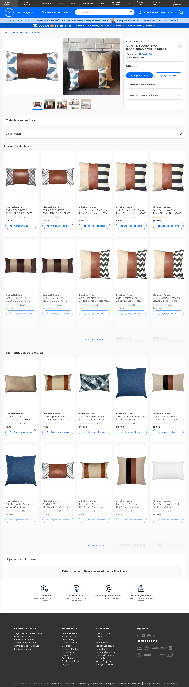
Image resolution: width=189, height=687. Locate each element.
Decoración (25, 32)
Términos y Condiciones (63, 683)
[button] (55, 12)
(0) (23, 217)
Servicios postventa (24, 639)
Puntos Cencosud (25, 3)
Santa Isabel (102, 642)
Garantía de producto (25, 642)
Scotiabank (101, 649)
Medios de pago (22, 649)
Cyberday (66, 646)
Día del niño (68, 652)
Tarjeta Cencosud (105, 646)
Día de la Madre (70, 649)
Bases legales (170, 683)
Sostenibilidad (69, 636)
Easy (98, 639)
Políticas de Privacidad (129, 683)
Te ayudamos (177, 3)
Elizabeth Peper (146, 54)
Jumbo (99, 636)
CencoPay (101, 658)
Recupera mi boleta (24, 636)
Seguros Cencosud (105, 652)
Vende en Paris (69, 633)
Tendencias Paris (70, 661)
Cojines (38, 32)
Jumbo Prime (7, 3)
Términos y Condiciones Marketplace (97, 683)
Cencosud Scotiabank (115, 3)
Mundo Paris (156, 3)
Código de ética (152, 683)
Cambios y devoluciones (26, 646)
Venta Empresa (104, 661)
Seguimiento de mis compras (29, 633)
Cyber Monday (69, 642)
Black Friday (68, 639)
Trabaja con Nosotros (107, 664)
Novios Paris (140, 3)
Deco (13, 32)
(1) (170, 217)
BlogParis (67, 664)
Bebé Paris (67, 658)
